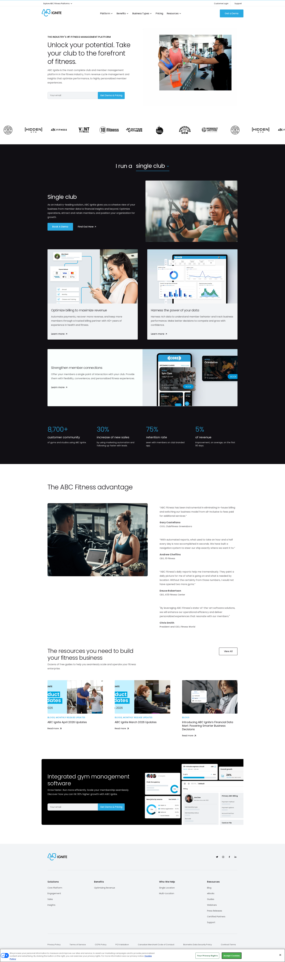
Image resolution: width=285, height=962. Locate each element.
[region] (142, 955)
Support (238, 3)
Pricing (159, 13)
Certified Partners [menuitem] (216, 916)
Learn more (58, 334)
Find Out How (86, 226)
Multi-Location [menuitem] (166, 893)
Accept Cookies (232, 955)
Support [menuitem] (211, 922)
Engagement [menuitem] (54, 893)
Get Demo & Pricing (111, 95)
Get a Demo (232, 13)
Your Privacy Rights (207, 955)
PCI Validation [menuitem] (122, 944)
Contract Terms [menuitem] (228, 944)
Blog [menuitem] (209, 887)
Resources (172, 13)
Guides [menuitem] (210, 899)
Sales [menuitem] (50, 899)
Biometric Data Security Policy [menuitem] (197, 944)
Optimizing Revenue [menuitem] (104, 887)
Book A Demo (60, 226)
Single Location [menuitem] (167, 887)
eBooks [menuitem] (210, 893)
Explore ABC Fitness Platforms (56, 3)
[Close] (280, 955)
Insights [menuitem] (51, 904)
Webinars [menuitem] (212, 904)
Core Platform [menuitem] (55, 887)
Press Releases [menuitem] (214, 910)
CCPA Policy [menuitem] (100, 944)
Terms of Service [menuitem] (78, 944)
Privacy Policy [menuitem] (54, 944)
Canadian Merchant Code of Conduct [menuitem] (156, 944)
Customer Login (221, 3)
